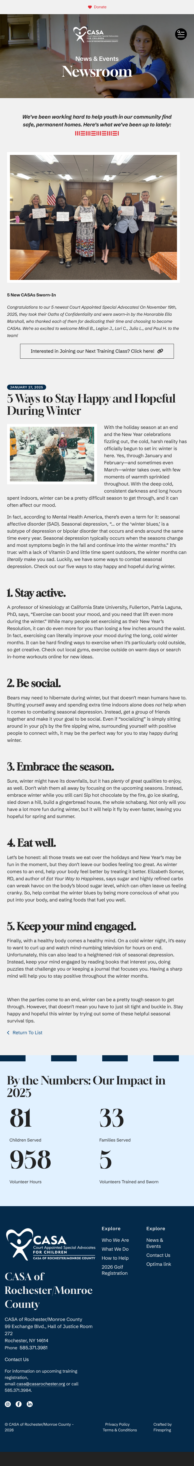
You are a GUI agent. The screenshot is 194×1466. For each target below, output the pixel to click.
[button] (181, 34)
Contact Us (17, 1359)
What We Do (115, 1249)
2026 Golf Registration (115, 1270)
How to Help (115, 1258)
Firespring (162, 1430)
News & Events (154, 1243)
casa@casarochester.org (41, 1384)
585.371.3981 (34, 1348)
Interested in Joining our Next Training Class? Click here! (93, 351)
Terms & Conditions (120, 1430)
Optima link (158, 1264)
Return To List (26, 1033)
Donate (100, 7)
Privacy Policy (117, 1424)
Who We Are (115, 1240)
